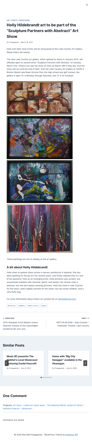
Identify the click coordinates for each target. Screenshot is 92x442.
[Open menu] (87, 5)
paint (43, 306)
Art (8, 20)
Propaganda (24, 20)
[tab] (41, 377)
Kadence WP (72, 435)
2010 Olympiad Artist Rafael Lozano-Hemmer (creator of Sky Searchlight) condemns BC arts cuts (21, 323)
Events (14, 20)
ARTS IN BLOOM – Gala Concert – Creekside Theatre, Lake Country (72, 322)
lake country (33, 306)
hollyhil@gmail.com (67, 299)
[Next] (85, 363)
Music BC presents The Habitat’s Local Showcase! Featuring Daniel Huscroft (22, 360)
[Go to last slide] (7, 363)
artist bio (12, 306)
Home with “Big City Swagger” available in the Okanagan (67, 360)
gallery (22, 306)
